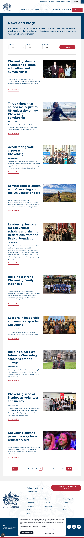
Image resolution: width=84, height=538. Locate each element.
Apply (77, 10)
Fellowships (54, 9)
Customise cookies (49, 533)
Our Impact (30, 510)
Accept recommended (26, 532)
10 (53, 469)
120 (63, 469)
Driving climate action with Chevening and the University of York (24, 189)
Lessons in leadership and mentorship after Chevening (24, 321)
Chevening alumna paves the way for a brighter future (22, 436)
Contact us (66, 510)
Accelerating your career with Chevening (21, 151)
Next (69, 469)
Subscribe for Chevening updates (66, 487)
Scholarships (41, 9)
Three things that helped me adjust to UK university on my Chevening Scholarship (23, 110)
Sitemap (65, 502)
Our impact (66, 9)
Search (67, 47)
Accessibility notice (68, 499)
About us (51, 1)
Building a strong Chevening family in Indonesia (22, 280)
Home (68, 1)
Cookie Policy (50, 529)
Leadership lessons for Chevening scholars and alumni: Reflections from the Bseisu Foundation (23, 231)
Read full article (13, 89)
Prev (14, 469)
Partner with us (60, 1)
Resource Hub (27, 9)
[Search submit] (82, 2)
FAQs (64, 506)
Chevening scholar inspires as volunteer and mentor (23, 398)
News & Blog (43, 1)
